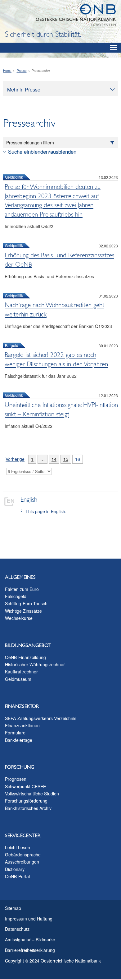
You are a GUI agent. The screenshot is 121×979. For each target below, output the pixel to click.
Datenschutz (17, 929)
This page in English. (45, 511)
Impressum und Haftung (28, 919)
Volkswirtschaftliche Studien (32, 793)
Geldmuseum (18, 679)
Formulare (15, 732)
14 (52, 459)
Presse (22, 70)
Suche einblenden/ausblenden (42, 151)
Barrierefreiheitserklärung (30, 950)
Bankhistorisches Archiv (28, 808)
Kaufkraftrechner (21, 671)
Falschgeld (15, 596)
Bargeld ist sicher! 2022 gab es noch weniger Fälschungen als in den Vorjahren (56, 359)
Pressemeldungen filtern (30, 142)
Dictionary (15, 869)
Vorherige (14, 460)
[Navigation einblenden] (114, 48)
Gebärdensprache (23, 854)
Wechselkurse (19, 618)
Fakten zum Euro (22, 589)
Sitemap (13, 908)
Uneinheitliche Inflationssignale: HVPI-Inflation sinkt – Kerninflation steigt (61, 409)
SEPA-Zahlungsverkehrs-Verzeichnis (40, 718)
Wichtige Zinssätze (23, 611)
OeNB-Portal (17, 876)
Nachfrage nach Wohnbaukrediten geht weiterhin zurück (54, 309)
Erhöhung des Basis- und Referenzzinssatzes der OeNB (59, 259)
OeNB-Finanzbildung (25, 657)
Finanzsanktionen (22, 725)
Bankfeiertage (18, 740)
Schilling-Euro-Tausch (26, 603)
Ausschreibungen (22, 862)
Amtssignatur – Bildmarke (30, 939)
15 (64, 459)
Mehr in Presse (23, 89)
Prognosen (15, 779)
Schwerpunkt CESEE (25, 786)
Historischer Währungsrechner (35, 664)
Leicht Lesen (17, 847)
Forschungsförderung (26, 801)
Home (7, 70)
